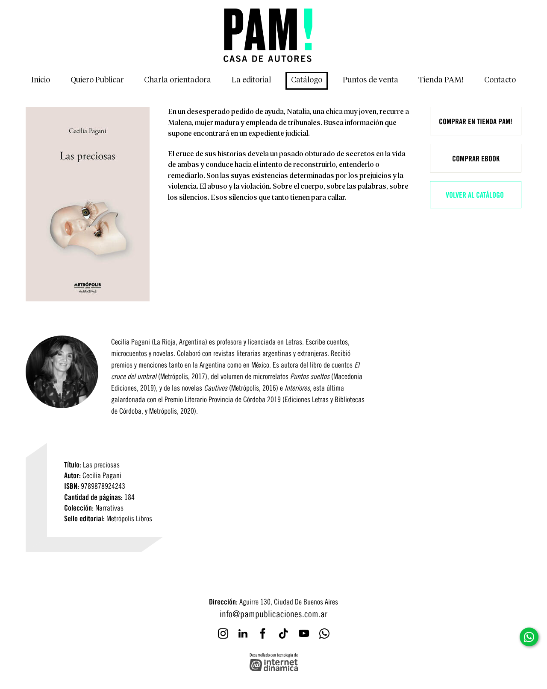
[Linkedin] (243, 633)
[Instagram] (223, 633)
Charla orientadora (177, 80)
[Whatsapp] (324, 633)
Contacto (500, 80)
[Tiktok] (283, 633)
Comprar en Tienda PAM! (475, 121)
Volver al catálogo (475, 194)
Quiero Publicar (97, 80)
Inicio (40, 80)
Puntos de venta (370, 80)
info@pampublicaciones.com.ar (273, 613)
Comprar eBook (476, 158)
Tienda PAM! (441, 80)
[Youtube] (303, 633)
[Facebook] (262, 633)
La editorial (251, 80)
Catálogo (306, 80)
